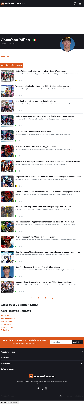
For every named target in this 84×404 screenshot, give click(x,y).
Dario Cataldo (6, 315)
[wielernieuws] (42, 376)
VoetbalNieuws (78, 396)
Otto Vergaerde (6, 321)
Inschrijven (77, 342)
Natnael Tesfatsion (8, 318)
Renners (5, 357)
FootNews (69, 396)
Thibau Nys (5, 330)
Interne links (7, 369)
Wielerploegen (8, 352)
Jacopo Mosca (6, 324)
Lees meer (5, 56)
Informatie (6, 363)
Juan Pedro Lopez (7, 327)
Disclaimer (61, 396)
